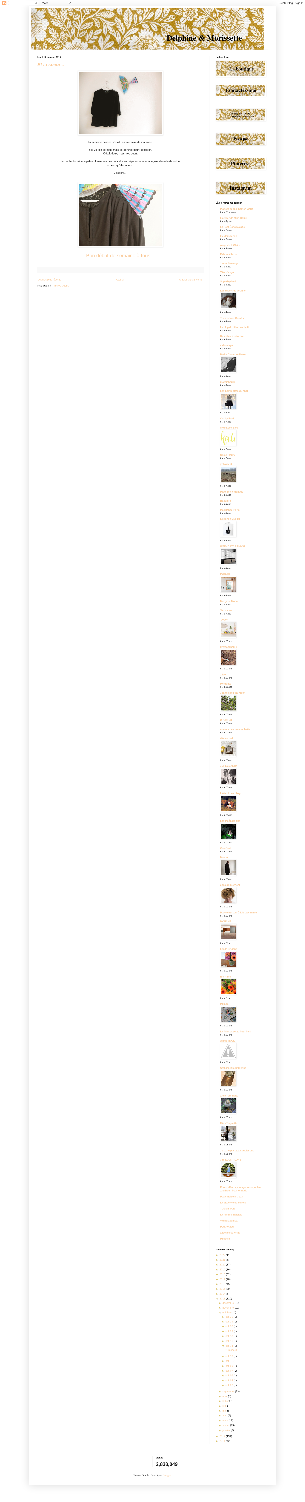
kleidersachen (228, 236)
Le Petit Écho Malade (232, 227)
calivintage (226, 345)
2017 (223, 1279)
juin (224, 1406)
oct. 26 (230, 1326)
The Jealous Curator (232, 318)
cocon (224, 619)
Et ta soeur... (50, 64)
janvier (226, 1430)
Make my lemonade (231, 491)
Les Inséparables (230, 821)
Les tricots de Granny (233, 290)
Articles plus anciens (190, 279)
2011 (223, 1441)
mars (225, 1420)
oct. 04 (230, 1380)
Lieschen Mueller (230, 518)
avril (225, 1415)
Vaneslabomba (229, 1220)
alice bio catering (230, 1232)
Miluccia (225, 1238)
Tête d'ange (227, 272)
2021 (223, 1259)
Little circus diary (230, 793)
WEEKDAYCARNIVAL (233, 546)
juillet (225, 1401)
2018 (223, 1274)
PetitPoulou (227, 1226)
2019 (223, 1269)
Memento (225, 683)
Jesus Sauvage (229, 263)
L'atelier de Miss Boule (233, 218)
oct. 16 (230, 1341)
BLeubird (225, 500)
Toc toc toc (226, 610)
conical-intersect (230, 885)
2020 (223, 1264)
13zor (223, 674)
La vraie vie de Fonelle (233, 1202)
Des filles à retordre (232, 336)
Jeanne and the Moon (232, 692)
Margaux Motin (229, 601)
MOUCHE (225, 921)
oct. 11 (229, 1361)
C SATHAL (226, 720)
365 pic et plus (228, 766)
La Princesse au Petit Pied (235, 1031)
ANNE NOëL (227, 1040)
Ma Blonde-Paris (230, 510)
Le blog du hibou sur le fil (234, 327)
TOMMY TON (227, 1208)
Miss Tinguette (228, 1123)
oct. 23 (230, 1331)
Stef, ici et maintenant (233, 1068)
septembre (228, 1391)
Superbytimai (228, 281)
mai (224, 1410)
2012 (223, 1436)
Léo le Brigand (228, 949)
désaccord (226, 738)
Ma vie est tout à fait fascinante (238, 912)
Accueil (120, 279)
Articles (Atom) (61, 285)
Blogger (167, 1475)
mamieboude (227, 382)
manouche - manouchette (235, 729)
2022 (223, 1255)
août (225, 1396)
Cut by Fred (227, 418)
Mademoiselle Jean (231, 1196)
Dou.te (224, 857)
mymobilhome (228, 647)
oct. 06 (230, 1375)
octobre (227, 1312)
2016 (223, 1284)
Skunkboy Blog (229, 427)
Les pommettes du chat (234, 391)
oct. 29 (230, 1321)
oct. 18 (230, 1336)
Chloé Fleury (227, 455)
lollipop (224, 1004)
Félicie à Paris (228, 254)
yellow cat (226, 464)
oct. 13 (230, 1356)
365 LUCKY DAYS (230, 1159)
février (226, 1425)
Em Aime (225, 976)
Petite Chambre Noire (233, 354)
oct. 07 (230, 1370)
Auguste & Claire (230, 245)
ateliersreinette (229, 1095)
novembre (228, 1307)
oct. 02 (230, 1385)
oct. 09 (230, 1366)
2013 (223, 1298)
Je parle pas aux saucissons (237, 1150)
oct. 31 (230, 1316)
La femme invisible (231, 1214)
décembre (228, 1303)
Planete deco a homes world (236, 209)
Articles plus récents (49, 279)
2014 (223, 1293)
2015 (223, 1288)
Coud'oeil (225, 848)
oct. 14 (230, 1345)
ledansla (225, 574)
